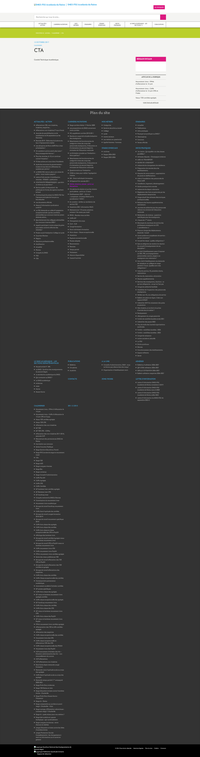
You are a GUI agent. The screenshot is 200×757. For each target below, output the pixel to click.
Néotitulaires (141, 137)
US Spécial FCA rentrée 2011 (79, 181)
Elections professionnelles (45, 241)
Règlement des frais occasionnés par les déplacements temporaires (151, 193)
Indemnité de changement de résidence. (151, 165)
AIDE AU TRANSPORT (145, 160)
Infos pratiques (142, 131)
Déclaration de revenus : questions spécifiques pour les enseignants (149, 216)
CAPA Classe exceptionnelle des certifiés (50, 578)
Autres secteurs (108, 137)
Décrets (140, 347)
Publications (141, 128)
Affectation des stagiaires (45, 632)
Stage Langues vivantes (44, 466)
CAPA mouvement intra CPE (45, 548)
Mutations (73, 235)
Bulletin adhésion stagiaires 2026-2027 (150, 373)
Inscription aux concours (44, 444)
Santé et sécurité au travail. (112, 128)
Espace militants (143, 353)
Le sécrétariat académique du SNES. (48, 375)
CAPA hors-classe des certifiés (46, 527)
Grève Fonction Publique (44, 447)
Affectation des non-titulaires (46, 425)
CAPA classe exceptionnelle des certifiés (49, 635)
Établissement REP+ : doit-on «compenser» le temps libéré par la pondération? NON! (82, 196)
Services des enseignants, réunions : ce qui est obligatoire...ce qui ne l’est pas (150, 283)
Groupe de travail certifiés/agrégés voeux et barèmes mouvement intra (50, 539)
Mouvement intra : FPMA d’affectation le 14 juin (145, 83)
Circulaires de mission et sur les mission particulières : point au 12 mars (83, 190)
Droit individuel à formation (79, 230)
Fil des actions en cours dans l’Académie (49, 162)
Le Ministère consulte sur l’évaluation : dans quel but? (83, 154)
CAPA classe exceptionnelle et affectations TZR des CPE (46, 642)
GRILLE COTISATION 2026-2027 (148, 371)
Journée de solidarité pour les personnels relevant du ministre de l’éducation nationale (151, 210)
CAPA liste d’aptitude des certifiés (47, 511)
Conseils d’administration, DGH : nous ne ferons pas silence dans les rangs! (116, 366)
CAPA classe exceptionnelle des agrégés (49, 600)
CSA (37, 258)
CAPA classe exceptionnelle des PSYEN (49, 646)
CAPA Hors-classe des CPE (45, 608)
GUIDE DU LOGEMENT (145, 163)
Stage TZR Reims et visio (44, 688)
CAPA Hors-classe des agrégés (46, 592)
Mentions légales (138, 748)
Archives (106, 152)
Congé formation (76, 227)
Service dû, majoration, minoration (149, 276)
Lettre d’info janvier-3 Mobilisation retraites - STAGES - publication (48, 178)
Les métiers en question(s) (112, 140)
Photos (38, 250)
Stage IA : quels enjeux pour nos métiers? (50, 714)
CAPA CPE (39, 483)
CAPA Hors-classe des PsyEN (46, 616)
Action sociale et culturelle (146, 339)
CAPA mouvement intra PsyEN (46, 551)
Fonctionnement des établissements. (150, 350)
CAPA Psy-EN (40, 478)
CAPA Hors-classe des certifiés (46, 605)
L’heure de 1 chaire (144, 220)
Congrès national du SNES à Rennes (48, 498)
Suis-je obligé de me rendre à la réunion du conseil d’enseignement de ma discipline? (151, 246)
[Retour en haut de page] (9, 748)
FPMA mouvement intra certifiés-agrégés (50, 554)
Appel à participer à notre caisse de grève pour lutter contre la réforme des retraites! (50, 227)
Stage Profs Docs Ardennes (45, 685)
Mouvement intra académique (46, 503)
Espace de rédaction (44, 754)
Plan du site (148, 748)
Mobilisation (40, 244)
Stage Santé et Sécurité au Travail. (47, 450)
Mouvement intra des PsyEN (45, 649)
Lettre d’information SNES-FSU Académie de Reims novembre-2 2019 (150, 384)
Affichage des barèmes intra (45, 535)
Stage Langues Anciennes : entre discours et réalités (47, 724)
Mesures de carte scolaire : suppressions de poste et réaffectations (151, 174)
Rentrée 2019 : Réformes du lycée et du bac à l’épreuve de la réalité (49, 142)
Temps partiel (74, 250)
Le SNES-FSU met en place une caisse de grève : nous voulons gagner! (49, 173)
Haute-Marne (40, 392)
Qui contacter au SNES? (44, 378)
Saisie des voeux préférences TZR (47, 557)
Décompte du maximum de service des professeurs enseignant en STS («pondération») (150, 225)
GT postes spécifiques (43, 589)
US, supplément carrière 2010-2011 (82, 133)
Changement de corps (77, 221)
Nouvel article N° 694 (43, 367)
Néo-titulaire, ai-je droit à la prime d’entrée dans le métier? (149, 309)
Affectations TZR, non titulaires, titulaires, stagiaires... (47, 126)
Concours (140, 140)
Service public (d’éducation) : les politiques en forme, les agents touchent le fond (50, 190)
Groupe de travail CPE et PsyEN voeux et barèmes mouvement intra (50, 544)
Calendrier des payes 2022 (146, 322)
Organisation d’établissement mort (115, 370)
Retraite (72, 247)
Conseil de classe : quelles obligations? (150, 241)
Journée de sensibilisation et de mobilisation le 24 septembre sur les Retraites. (48, 135)
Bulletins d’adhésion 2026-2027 (148, 365)
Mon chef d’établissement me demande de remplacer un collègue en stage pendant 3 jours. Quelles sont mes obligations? (151, 264)
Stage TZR (39, 461)
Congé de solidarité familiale (147, 287)
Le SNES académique (43, 381)
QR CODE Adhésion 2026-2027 (148, 368)
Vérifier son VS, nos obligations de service (151, 295)
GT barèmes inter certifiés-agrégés (48, 489)
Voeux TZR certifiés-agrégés (146, 98)
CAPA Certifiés (41, 486)
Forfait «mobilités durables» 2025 (149, 333)
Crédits (156, 748)
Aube (37, 386)
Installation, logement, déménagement (150, 184)
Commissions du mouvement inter (47, 501)
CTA (37, 458)
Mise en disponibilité (77, 255)
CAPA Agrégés (41, 481)
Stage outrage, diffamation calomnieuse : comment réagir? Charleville (50, 710)
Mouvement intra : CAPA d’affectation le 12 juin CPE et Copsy (147, 90)
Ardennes (39, 383)
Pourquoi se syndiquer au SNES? (148, 134)
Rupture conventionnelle (78, 238)
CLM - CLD (73, 224)
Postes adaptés (75, 241)
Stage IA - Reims (41, 701)
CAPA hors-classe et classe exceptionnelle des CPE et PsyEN (47, 531)
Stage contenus (41, 472)
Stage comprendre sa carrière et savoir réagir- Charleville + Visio (49, 705)
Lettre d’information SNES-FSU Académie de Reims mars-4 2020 (148, 389)
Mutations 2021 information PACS (81, 207)
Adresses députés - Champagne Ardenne (151, 157)
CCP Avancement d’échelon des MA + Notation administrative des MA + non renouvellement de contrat (49, 654)
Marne (38, 389)
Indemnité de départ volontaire (148, 189)
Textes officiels (142, 143)
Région (38, 239)
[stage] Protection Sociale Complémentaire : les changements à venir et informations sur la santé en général (48, 736)
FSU (37, 256)
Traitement (73, 252)
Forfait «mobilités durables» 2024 (149, 330)
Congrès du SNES (42, 253)
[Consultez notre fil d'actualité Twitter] (112, 748)
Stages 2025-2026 (109, 157)
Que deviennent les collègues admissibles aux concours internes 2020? (50, 221)
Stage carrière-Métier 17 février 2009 (82, 125)
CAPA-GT (73, 218)
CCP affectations (42, 659)
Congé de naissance (144, 336)
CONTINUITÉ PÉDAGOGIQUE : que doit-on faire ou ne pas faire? (50, 183)
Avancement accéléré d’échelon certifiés (49, 586)
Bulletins (73, 365)
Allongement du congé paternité (148, 316)
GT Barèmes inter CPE (43, 492)
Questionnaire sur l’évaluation (80, 170)
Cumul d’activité (75, 258)
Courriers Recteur (42, 236)
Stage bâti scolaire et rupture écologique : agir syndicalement (47, 718)
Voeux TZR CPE (41, 422)
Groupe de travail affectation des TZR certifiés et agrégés (49, 566)
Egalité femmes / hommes (112, 142)
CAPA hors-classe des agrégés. (46, 525)
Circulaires (73, 368)
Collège (106, 131)
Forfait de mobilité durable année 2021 (150, 319)
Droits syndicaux (143, 344)
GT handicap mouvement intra (46, 603)
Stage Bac (39, 469)
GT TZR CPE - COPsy (43, 431)
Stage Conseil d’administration (46, 475)
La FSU (139, 341)
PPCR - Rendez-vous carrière (79, 215)
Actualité (39, 247)
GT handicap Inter (42, 495)
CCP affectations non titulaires (46, 662)
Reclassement (142, 313)
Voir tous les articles (150, 103)
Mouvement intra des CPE (45, 638)
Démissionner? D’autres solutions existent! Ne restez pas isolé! (81, 211)
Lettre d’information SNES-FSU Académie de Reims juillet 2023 (148, 394)
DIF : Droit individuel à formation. (81, 178)
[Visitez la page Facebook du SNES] (110, 748)
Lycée (105, 134)
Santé (139, 356)
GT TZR (38, 428)
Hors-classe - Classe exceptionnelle (82, 232)
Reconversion (74, 244)
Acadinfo (73, 371)
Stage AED (39, 464)
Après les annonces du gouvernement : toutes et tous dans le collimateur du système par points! (49, 166)
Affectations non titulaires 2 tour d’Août (50, 130)
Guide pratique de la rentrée (147, 187)
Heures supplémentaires (145, 279)
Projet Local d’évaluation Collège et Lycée (50, 233)
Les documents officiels (44, 202)
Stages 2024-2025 (109, 155)
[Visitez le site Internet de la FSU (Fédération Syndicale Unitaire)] (49, 752)
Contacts (163, 748)
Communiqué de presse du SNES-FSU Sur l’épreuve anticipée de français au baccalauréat (50, 197)
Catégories (107, 125)
